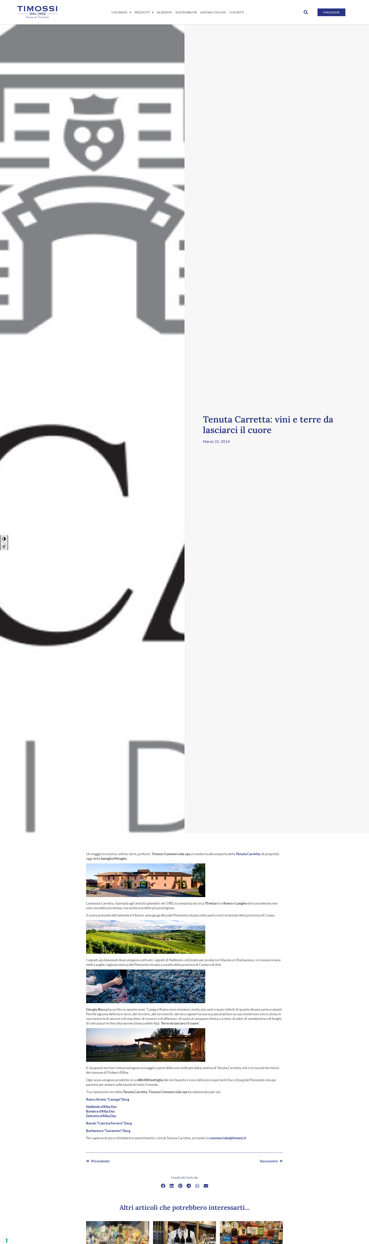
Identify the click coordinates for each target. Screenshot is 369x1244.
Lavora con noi (213, 12)
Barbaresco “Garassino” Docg (108, 1130)
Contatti (236, 12)
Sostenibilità (186, 12)
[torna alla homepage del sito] (37, 12)
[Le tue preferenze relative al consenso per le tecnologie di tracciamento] (6, 1240)
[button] (306, 12)
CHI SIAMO (119, 12)
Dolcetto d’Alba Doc (101, 1116)
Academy (164, 12)
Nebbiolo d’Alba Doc (101, 1106)
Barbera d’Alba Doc (100, 1111)
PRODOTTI (142, 12)
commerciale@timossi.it (227, 1138)
